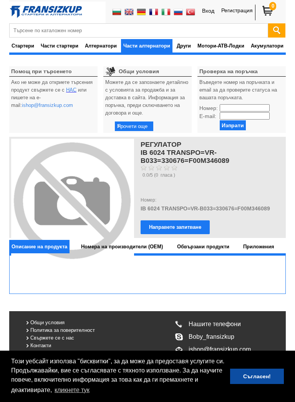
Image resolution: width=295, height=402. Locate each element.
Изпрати (233, 125)
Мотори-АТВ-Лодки (220, 46)
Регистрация (237, 10)
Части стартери (59, 46)
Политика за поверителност (62, 330)
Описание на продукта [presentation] (39, 246)
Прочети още (132, 126)
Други (184, 46)
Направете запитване (175, 227)
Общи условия (47, 322)
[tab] (39, 246)
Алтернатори (101, 46)
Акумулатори (267, 46)
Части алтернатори (146, 46)
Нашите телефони (215, 324)
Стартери (23, 46)
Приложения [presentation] (258, 246)
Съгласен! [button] (257, 376)
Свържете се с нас (52, 338)
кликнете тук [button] (72, 390)
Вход (208, 11)
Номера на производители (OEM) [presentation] (122, 246)
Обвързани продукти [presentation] (203, 246)
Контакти (40, 345)
